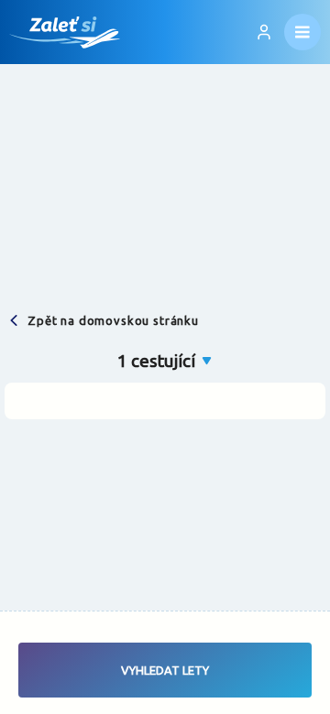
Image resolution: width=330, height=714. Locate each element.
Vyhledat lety (165, 670)
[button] (165, 361)
